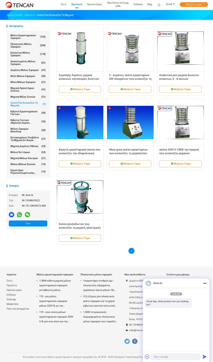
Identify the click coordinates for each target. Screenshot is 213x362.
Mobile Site (12, 304)
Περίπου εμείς (14, 290)
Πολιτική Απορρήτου (18, 308)
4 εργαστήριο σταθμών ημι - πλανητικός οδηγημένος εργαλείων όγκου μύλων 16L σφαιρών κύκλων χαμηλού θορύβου (98, 285)
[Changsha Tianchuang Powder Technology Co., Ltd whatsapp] (19, 214)
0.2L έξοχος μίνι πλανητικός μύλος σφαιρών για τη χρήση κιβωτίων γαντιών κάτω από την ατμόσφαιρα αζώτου (99, 301)
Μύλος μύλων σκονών (28, 164)
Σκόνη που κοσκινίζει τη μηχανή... (28, 104)
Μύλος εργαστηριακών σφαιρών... (28, 36)
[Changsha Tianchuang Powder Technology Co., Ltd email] (11, 214)
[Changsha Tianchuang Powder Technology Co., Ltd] (19, 5)
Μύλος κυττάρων (28, 152)
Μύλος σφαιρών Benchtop (28, 130)
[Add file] (147, 356)
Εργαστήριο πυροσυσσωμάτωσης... (28, 171)
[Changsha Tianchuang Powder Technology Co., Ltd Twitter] (127, 341)
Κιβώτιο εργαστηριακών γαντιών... (28, 112)
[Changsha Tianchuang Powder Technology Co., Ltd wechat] (27, 214)
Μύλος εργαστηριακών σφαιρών (55, 274)
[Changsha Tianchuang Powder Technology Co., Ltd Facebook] (134, 341)
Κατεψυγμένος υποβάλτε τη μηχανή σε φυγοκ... (28, 139)
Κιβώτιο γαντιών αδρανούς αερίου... (28, 121)
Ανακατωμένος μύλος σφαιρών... (28, 62)
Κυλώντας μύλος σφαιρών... (28, 54)
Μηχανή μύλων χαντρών (28, 158)
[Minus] (205, 283)
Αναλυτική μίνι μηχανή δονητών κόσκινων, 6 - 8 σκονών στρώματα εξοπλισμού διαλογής (179, 79)
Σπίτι (10, 280)
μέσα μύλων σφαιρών (28, 82)
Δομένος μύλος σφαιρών (28, 70)
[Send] (204, 356)
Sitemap (11, 299)
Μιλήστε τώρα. (194, 4)
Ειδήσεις (11, 294)
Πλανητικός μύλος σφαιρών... (28, 45)
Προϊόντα (12, 285)
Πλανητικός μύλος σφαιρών (96, 274)
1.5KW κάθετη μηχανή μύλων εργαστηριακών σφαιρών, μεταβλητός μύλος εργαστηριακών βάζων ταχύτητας (55, 285)
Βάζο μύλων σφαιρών (28, 76)
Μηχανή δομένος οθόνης (28, 146)
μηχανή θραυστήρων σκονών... (28, 89)
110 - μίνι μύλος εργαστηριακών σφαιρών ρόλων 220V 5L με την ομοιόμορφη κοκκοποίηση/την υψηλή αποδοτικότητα (56, 301)
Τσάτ (28, 223)
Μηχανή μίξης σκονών (28, 96)
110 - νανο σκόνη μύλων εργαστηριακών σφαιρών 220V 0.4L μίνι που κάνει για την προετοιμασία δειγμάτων (56, 317)
